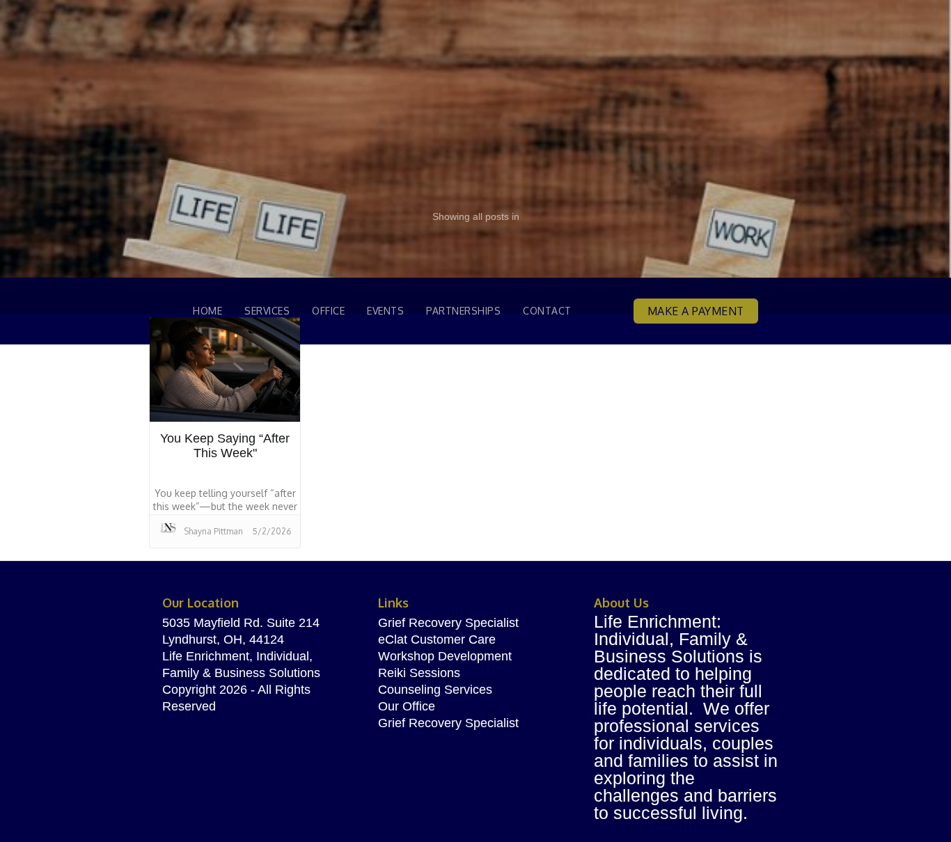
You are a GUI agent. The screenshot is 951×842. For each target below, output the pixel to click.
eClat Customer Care (437, 639)
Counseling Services (435, 690)
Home (207, 311)
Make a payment (695, 311)
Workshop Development (445, 656)
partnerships (463, 311)
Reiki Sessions (419, 673)
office (328, 311)
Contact (547, 311)
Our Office (406, 706)
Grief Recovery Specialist (448, 623)
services (267, 311)
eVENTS (385, 311)
